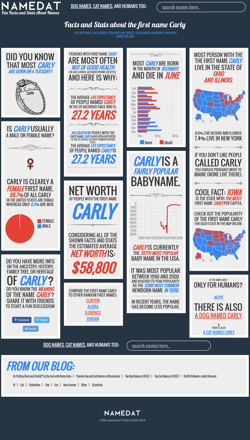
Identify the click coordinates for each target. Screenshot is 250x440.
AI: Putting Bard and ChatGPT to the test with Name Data (42, 376)
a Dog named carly (218, 315)
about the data (125, 36)
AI (14, 385)
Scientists (97, 385)
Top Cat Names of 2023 (167, 376)
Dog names (81, 6)
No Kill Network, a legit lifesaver (200, 376)
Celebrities (34, 385)
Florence (93, 313)
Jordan (93, 319)
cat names (102, 6)
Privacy (125, 420)
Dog (47, 385)
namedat (111, 420)
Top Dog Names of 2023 (137, 376)
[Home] (122, 414)
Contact (134, 420)
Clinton (93, 300)
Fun (56, 385)
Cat (22, 385)
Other (84, 385)
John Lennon (69, 385)
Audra (92, 306)
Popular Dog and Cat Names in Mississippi (98, 376)
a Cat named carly (219, 332)
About (143, 420)
